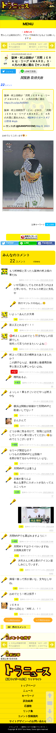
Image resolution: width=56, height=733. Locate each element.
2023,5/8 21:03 (47, 401)
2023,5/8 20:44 (46, 280)
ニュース (28, 690)
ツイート (9, 71)
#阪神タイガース (36, 117)
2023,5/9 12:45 (47, 614)
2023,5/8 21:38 (47, 474)
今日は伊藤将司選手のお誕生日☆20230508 (17, 47)
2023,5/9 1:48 (47, 556)
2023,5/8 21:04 (47, 445)
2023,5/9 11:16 (47, 599)
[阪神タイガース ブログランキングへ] (28, 236)
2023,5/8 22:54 (46, 298)
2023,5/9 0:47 (47, 309)
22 (6, 85)
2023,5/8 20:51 (47, 330)
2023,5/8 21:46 (47, 415)
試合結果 (28, 700)
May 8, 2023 (43, 126)
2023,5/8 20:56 (46, 349)
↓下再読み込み (43, 620)
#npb (14, 121)
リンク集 (28, 710)
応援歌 (28, 705)
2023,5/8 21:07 (47, 463)
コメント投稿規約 (28, 716)
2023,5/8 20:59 (46, 372)
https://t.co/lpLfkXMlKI (16, 102)
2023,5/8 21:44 (47, 541)
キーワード (28, 695)
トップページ (28, 685)
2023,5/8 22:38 (46, 588)
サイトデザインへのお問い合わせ (28, 721)
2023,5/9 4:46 (47, 426)
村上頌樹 (50, 225)
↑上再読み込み (13, 620)
